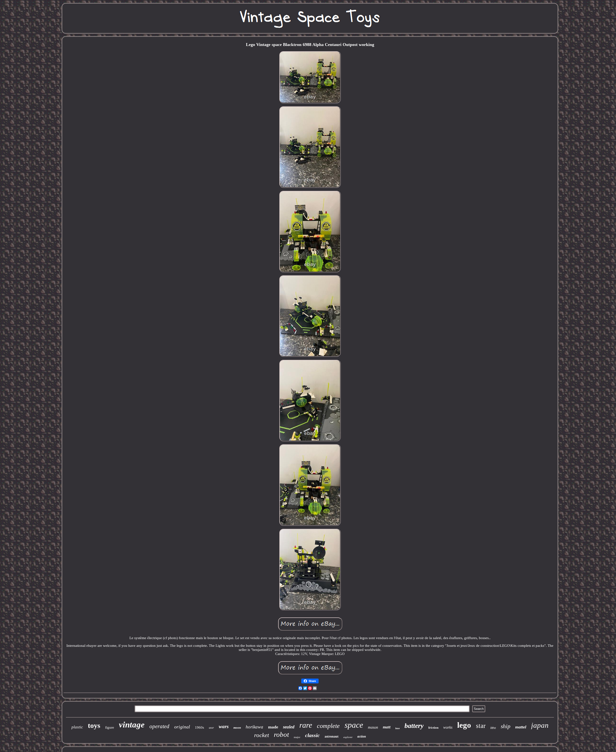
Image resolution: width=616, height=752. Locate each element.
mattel (520, 727)
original (182, 726)
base (397, 728)
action (361, 736)
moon (237, 727)
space (354, 724)
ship (505, 726)
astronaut (332, 736)
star (481, 725)
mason (373, 727)
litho (493, 728)
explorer (348, 737)
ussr (211, 727)
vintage (132, 724)
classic (312, 735)
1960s (199, 727)
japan (540, 725)
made (273, 727)
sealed (289, 726)
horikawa (254, 726)
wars (224, 726)
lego (464, 725)
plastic (77, 727)
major (297, 737)
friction (433, 727)
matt (387, 727)
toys (94, 725)
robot (281, 734)
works (447, 727)
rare (305, 725)
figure (109, 727)
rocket (261, 735)
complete (328, 725)
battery (414, 725)
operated (159, 726)
